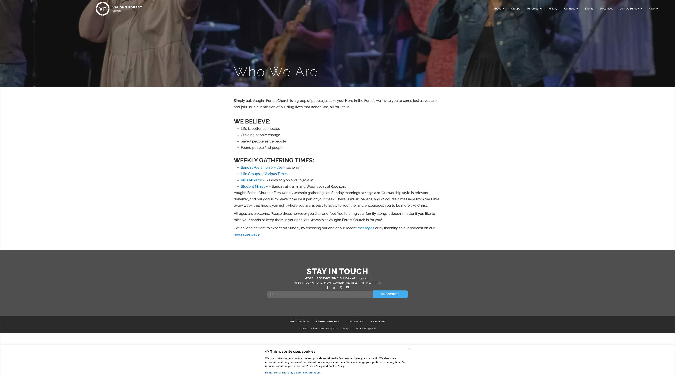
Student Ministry (254, 186)
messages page (247, 234)
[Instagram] (334, 287)
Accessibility (378, 321)
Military (553, 8)
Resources (606, 8)
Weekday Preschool (328, 321)
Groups (515, 8)
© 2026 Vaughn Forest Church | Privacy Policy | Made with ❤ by (332, 328)
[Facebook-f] (327, 287)
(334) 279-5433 (371, 282)
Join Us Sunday (629, 8)
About (497, 8)
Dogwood (370, 328)
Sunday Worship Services (261, 167)
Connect (569, 8)
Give (652, 8)
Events (589, 8)
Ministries (532, 8)
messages (366, 228)
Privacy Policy (355, 321)
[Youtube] (347, 287)
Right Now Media (299, 321)
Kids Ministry (251, 180)
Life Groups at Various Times (264, 174)
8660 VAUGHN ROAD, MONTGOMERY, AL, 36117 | (327, 282)
